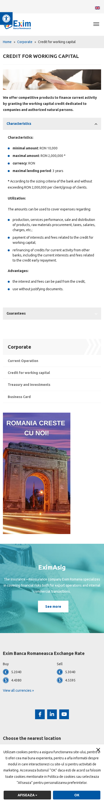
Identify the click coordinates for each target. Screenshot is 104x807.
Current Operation (23, 361)
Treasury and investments (29, 385)
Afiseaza (26, 795)
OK (76, 795)
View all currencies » (18, 690)
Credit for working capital (29, 373)
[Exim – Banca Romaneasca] (21, 24)
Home (7, 42)
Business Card (19, 397)
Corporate (24, 42)
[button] (6, 18)
